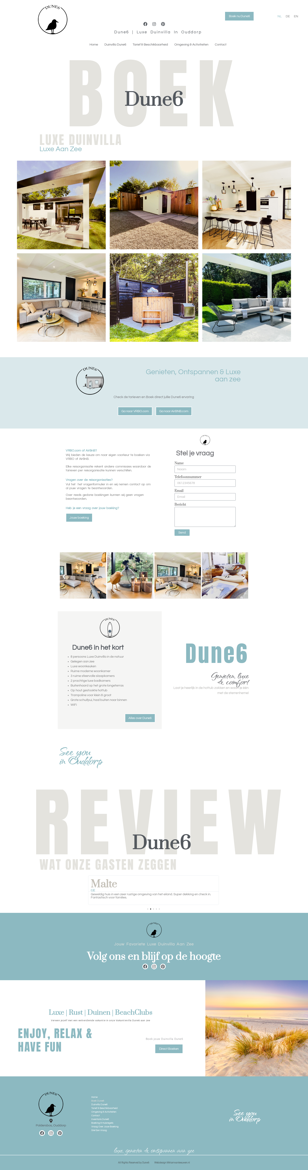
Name (179, 463)
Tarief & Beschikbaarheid (150, 44)
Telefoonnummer (188, 477)
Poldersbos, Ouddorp (51, 1125)
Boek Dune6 (97, 1101)
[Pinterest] (163, 24)
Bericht (180, 505)
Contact (221, 44)
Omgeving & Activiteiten (191, 44)
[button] (64, 577)
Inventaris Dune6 (100, 1119)
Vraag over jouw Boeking (105, 1126)
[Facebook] (145, 24)
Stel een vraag (99, 1130)
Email (179, 491)
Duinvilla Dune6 (115, 44)
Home (94, 44)
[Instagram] (154, 24)
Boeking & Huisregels (102, 1123)
